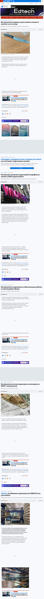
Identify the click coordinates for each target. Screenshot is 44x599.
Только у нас (17, 17)
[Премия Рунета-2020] (13, 1)
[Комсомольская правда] (8, 1)
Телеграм (19, 104)
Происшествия (5, 172)
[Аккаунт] (42, 1)
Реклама (36, 3)
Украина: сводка (27, 17)
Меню (1, 1)
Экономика (5, 491)
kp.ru (27, 269)
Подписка (41, 3)
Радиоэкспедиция (33, 17)
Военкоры (21, 17)
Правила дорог (12, 17)
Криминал (4, 117)
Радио (32, 3)
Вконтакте (4, 106)
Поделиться (40, 29)
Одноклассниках (25, 104)
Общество (12, 254)
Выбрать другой (6, 6)
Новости (7, 17)
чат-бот (26, 107)
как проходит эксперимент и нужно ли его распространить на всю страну (19, 99)
